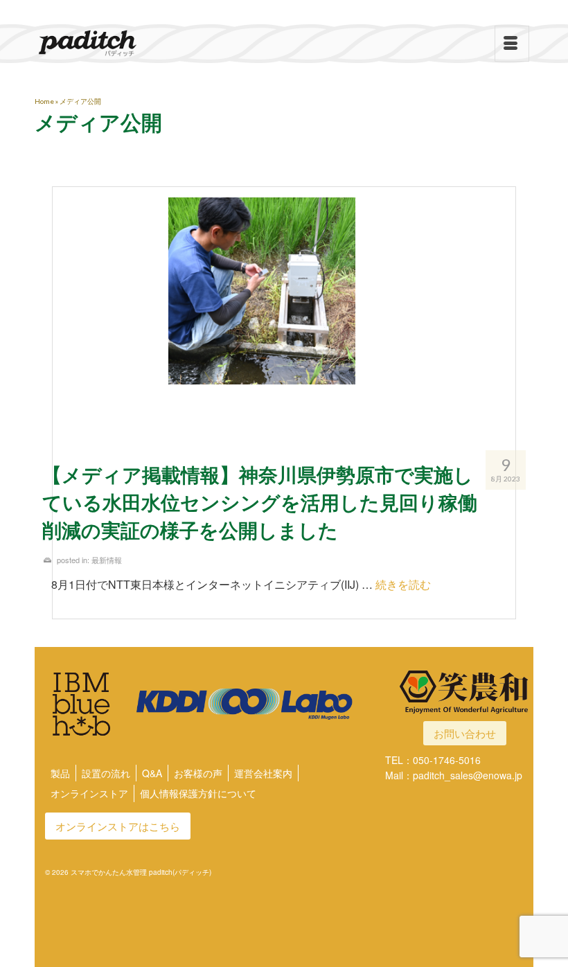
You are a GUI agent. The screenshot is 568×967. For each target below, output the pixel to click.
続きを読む (403, 584)
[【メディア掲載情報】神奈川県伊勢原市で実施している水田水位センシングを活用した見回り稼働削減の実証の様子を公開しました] (284, 313)
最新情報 (106, 559)
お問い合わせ (465, 733)
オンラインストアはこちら (117, 826)
